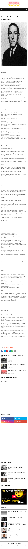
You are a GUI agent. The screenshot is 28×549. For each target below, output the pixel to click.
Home (9, 543)
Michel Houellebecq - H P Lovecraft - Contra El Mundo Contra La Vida (17, 371)
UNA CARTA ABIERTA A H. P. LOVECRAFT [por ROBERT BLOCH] (16, 365)
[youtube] (20, 421)
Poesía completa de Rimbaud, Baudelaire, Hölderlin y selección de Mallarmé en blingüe (17, 467)
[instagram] (7, 421)
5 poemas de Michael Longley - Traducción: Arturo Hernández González (17, 523)
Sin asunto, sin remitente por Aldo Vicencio (17, 511)
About (12, 543)
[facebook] (7, 418)
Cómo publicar (18, 543)
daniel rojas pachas (5, 19)
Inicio (2, 14)
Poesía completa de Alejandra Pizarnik (16, 472)
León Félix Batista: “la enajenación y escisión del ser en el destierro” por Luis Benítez (16, 536)
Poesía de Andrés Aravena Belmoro (15, 517)
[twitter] (20, 418)
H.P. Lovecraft (6, 347)
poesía (5, 14)
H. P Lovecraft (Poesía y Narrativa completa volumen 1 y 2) (17, 359)
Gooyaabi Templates (22, 545)
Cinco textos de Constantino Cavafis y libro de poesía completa (17, 479)
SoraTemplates (9, 545)
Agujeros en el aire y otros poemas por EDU (16, 529)
